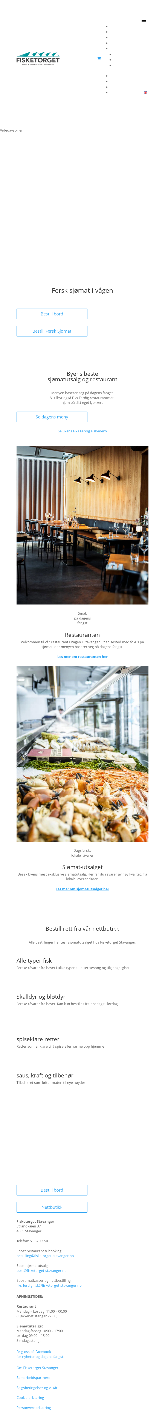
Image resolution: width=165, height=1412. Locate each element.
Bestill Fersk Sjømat (51, 331)
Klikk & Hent (137, 87)
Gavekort (139, 81)
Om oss (141, 48)
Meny (142, 37)
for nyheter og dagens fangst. (40, 1356)
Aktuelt (141, 65)
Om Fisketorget (134, 54)
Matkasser (138, 43)
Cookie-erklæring (30, 1397)
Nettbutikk (52, 1207)
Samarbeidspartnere (130, 59)
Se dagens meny (52, 417)
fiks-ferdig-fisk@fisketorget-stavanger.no (49, 1285)
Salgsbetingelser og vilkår (37, 1387)
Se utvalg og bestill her (52, 982)
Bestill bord (52, 314)
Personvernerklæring (34, 1407)
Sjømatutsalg (136, 31)
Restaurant (138, 26)
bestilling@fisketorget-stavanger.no (45, 1255)
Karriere (140, 75)
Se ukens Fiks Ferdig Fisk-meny (82, 431)
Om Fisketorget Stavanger (37, 1367)
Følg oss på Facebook (34, 1351)
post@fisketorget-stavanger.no (42, 1270)
